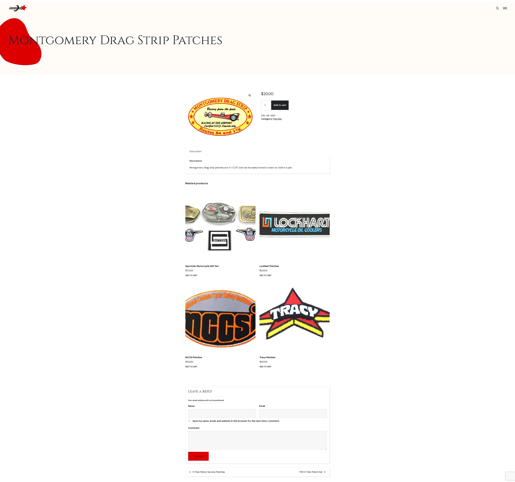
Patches (277, 118)
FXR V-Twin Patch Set (311, 471)
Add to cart (279, 105)
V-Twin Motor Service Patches (208, 471)
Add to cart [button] (191, 275)
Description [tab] (196, 151)
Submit (198, 456)
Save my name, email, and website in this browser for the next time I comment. (236, 420)
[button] (249, 95)
